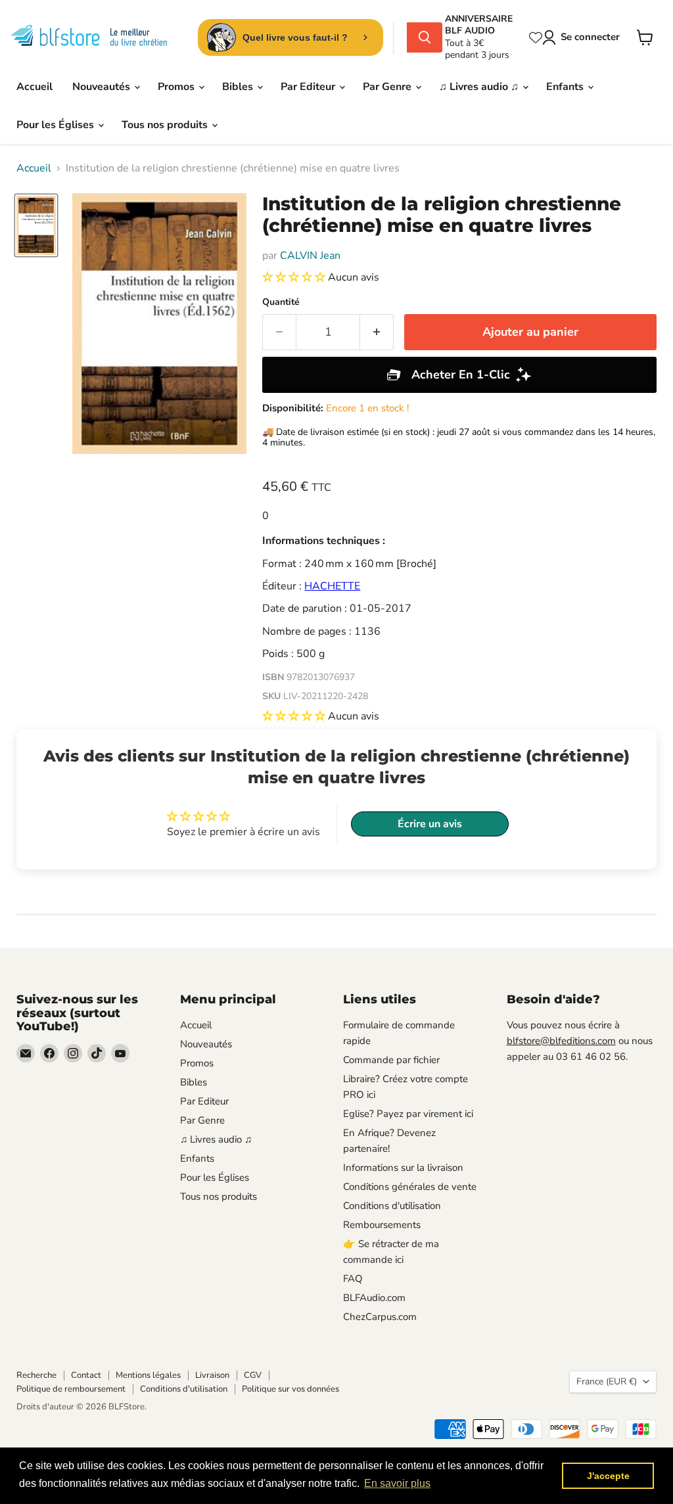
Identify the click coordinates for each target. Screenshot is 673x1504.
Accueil (34, 87)
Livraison (212, 1375)
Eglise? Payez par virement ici (408, 1113)
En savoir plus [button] (397, 1483)
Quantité (281, 302)
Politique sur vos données (290, 1389)
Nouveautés (102, 87)
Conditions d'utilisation (392, 1205)
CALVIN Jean (310, 255)
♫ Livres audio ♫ (480, 87)
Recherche (36, 1375)
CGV (253, 1375)
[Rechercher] (424, 37)
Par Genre (388, 87)
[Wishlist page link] (535, 37)
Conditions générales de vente (409, 1186)
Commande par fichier (391, 1059)
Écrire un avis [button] (430, 824)
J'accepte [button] (608, 1475)
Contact (86, 1375)
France (606, 1381)
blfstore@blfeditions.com (561, 1040)
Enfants (566, 87)
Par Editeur (309, 87)
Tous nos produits (166, 125)
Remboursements (382, 1224)
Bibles (239, 87)
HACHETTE (332, 586)
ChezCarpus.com (380, 1316)
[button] (295, 277)
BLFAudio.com (374, 1297)
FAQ (353, 1278)
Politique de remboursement (71, 1389)
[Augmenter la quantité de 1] (377, 332)
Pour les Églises (56, 125)
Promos (177, 87)
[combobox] (400, 37)
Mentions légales (148, 1375)
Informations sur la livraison (403, 1167)
